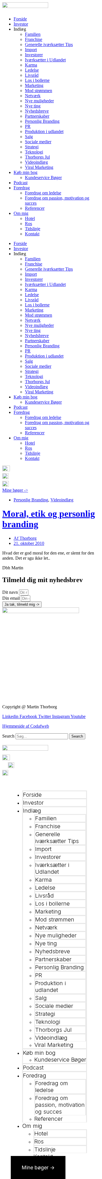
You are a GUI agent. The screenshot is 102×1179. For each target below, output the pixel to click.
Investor (21, 24)
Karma (31, 65)
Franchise (33, 39)
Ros (28, 223)
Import (31, 49)
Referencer (34, 208)
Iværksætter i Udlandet (45, 59)
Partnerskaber (37, 116)
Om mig (21, 213)
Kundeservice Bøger (43, 177)
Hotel (30, 218)
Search (8, 736)
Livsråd (32, 75)
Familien (33, 34)
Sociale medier (38, 141)
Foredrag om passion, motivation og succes (60, 1105)
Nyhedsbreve (37, 111)
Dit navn (10, 592)
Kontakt (32, 233)
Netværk (33, 95)
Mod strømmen (38, 90)
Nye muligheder (39, 100)
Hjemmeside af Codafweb (25, 726)
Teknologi (34, 152)
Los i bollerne (37, 80)
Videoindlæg (36, 162)
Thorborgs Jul (37, 157)
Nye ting (33, 105)
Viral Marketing (39, 167)
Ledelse (32, 70)
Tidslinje (32, 228)
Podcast (20, 182)
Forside (20, 18)
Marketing (34, 85)
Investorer (34, 54)
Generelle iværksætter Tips (49, 44)
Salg (29, 136)
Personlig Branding (42, 121)
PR (28, 126)
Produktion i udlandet (44, 131)
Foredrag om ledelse (43, 192)
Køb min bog (25, 172)
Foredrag (22, 187)
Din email (11, 598)
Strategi (32, 146)
